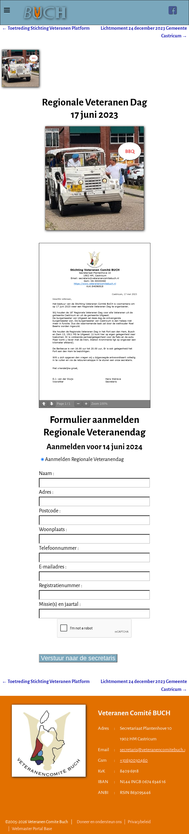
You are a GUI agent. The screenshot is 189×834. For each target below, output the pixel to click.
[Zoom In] (86, 404)
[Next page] (51, 404)
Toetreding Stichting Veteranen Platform (46, 28)
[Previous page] (43, 404)
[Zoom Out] (78, 404)
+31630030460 (134, 760)
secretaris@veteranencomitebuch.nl (154, 749)
